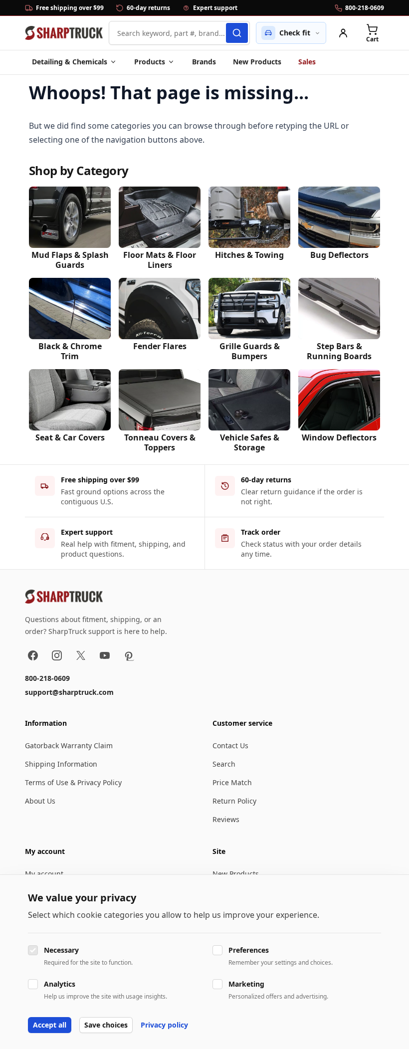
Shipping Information (61, 764)
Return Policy (234, 801)
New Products (257, 61)
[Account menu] (343, 33)
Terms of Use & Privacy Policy (73, 782)
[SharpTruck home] (64, 33)
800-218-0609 (47, 678)
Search (223, 764)
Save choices (106, 1025)
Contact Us (230, 745)
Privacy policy (164, 1025)
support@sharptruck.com (69, 692)
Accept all (49, 1025)
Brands (204, 61)
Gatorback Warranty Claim (69, 745)
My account (44, 873)
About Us (40, 801)
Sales (307, 61)
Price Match (232, 782)
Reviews (225, 819)
